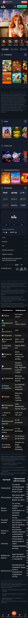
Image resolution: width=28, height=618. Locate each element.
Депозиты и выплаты (8, 250)
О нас (3, 237)
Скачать (24, 2)
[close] (1, 2)
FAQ (3, 245)
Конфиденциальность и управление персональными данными (12, 259)
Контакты (4, 241)
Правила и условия (7, 254)
